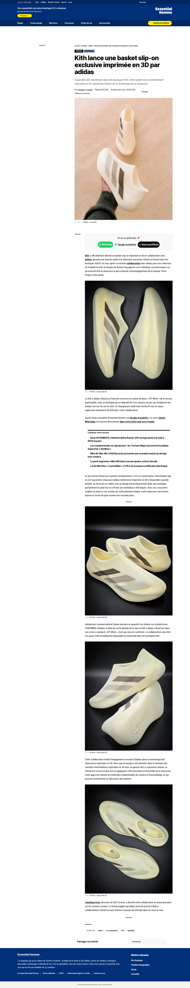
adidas (90, 46)
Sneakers (131, 931)
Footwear (84, 46)
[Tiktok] (158, 2)
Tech (37, 2)
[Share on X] (155, 92)
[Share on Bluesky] (78, 258)
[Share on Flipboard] (159, 92)
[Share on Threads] (78, 252)
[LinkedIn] (161, 2)
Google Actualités (125, 244)
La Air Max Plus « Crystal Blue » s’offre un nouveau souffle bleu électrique (129, 466)
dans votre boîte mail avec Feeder (137, 421)
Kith (87, 255)
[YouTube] (151, 2)
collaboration (133, 263)
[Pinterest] (154, 2)
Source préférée (150, 244)
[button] (141, 2)
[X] (148, 2)
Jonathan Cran (92, 902)
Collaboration (112, 931)
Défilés (43, 2)
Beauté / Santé (53, 2)
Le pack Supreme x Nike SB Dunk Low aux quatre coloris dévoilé (123, 461)
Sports (63, 2)
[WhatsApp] (167, 2)
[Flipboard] (164, 2)
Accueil (77, 46)
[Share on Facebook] (151, 92)
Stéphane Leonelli (85, 89)
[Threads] (171, 2)
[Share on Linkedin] (163, 92)
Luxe (70, 2)
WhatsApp (107, 244)
